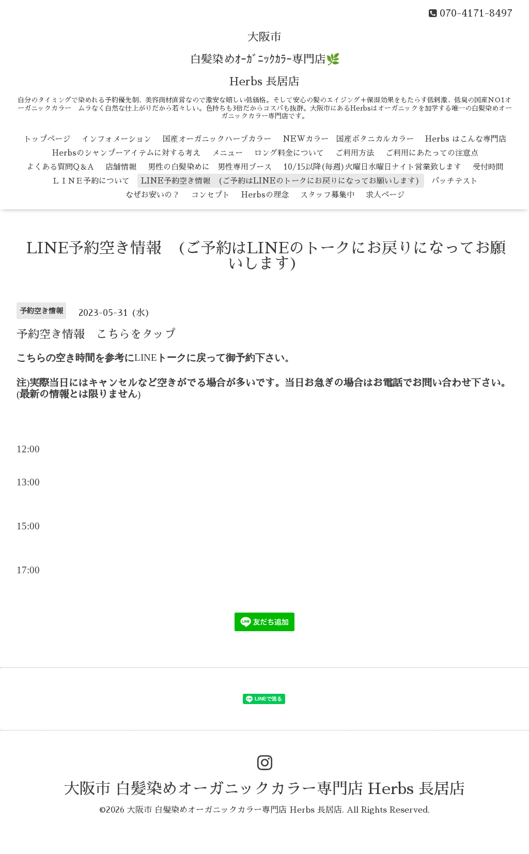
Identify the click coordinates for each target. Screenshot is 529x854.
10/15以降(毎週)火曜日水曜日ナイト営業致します (372, 167)
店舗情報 (120, 167)
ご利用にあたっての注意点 (431, 153)
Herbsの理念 (265, 195)
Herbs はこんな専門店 (465, 139)
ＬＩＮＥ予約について (91, 181)
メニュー (227, 153)
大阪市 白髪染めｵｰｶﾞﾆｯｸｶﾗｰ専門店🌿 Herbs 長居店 (265, 59)
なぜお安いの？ (153, 195)
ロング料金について (289, 153)
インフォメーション (116, 139)
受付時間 (488, 167)
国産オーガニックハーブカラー (217, 139)
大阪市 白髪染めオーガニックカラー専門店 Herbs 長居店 (264, 789)
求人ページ (385, 195)
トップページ (47, 139)
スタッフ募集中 (327, 195)
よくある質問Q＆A (60, 167)
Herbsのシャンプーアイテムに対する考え (126, 153)
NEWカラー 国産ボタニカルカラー (348, 139)
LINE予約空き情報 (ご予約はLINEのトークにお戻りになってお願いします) (280, 181)
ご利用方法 (354, 153)
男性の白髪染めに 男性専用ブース (210, 167)
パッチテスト (454, 181)
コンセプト (210, 195)
